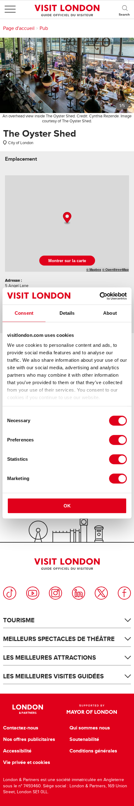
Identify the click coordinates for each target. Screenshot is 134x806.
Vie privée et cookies (26, 762)
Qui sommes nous (89, 728)
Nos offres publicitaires (29, 739)
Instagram (55, 593)
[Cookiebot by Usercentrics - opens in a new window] (99, 296)
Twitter (101, 593)
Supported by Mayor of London (92, 709)
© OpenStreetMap (115, 269)
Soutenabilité (84, 739)
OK (67, 505)
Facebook (124, 593)
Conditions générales (93, 751)
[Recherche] (124, 9)
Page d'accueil (19, 28)
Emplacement (21, 159)
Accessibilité (17, 751)
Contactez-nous (20, 728)
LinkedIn (78, 593)
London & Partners (27, 709)
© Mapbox (93, 269)
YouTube (32, 593)
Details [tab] (67, 313)
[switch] (118, 440)
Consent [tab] (24, 313)
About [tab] (110, 313)
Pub (44, 28)
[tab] (21, 159)
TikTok (9, 593)
